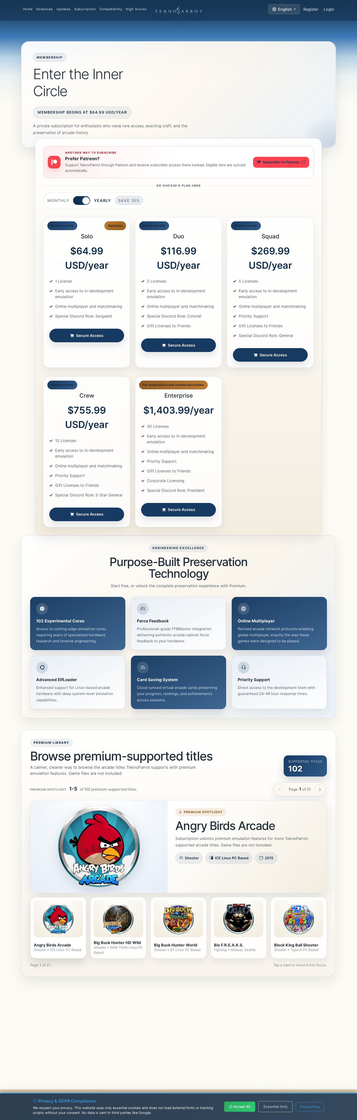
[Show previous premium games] (279, 789)
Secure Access (89, 335)
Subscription (85, 9)
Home (28, 9)
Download (44, 9)
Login (329, 9)
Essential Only (276, 1106)
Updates (64, 9)
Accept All (241, 1106)
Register (310, 9)
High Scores (136, 9)
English (285, 9)
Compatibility (111, 9)
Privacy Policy (310, 1107)
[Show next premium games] (319, 789)
